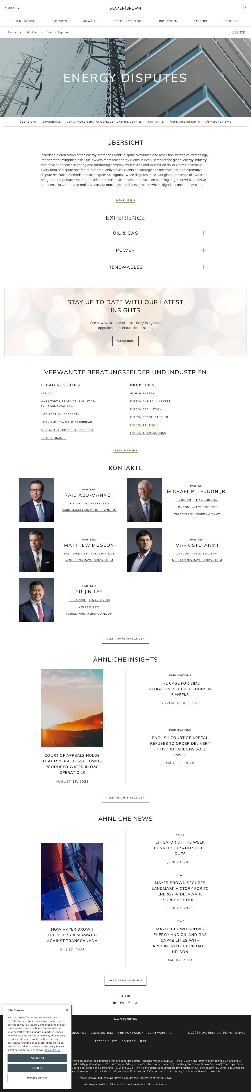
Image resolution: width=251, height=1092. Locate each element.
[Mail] (122, 1003)
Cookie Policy (52, 1049)
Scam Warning (160, 1032)
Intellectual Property (60, 414)
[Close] (67, 1010)
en (234, 32)
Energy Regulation (146, 409)
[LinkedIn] (114, 1003)
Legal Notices (102, 1032)
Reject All (37, 1067)
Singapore (77, 600)
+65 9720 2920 (89, 607)
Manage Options (37, 1077)
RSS (143, 1041)
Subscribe (125, 341)
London (75, 503)
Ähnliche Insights (185, 121)
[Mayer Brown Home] (125, 8)
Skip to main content (17, 2)
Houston (183, 499)
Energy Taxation (144, 425)
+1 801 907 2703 (102, 553)
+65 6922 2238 (99, 600)
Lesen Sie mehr (125, 450)
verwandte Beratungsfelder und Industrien (104, 121)
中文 (242, 32)
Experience (52, 121)
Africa (46, 393)
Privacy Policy (130, 1032)
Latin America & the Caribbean (66, 422)
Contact (128, 1041)
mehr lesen (125, 200)
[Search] (245, 8)
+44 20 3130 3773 (97, 503)
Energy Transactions (148, 433)
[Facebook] (129, 1003)
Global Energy (142, 393)
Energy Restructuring (149, 417)
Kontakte (156, 121)
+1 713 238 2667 (206, 499)
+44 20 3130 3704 (205, 553)
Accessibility (106, 1041)
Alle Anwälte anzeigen (125, 638)
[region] (37, 1047)
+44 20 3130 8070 (205, 507)
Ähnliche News (218, 121)
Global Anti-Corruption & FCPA (67, 430)
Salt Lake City (76, 553)
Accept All (37, 1057)
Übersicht (28, 121)
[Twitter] (136, 1004)
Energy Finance (53, 438)
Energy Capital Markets (150, 401)
